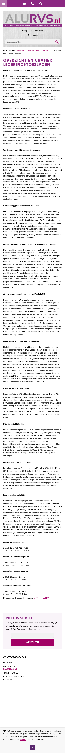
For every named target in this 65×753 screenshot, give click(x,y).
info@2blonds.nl (10, 669)
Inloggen (34, 35)
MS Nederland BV (41, 598)
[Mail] (24, 3)
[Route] (40, 3)
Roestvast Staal (33, 50)
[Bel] (32, 3)
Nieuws (45, 50)
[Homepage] (32, 20)
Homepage (20, 50)
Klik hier (23, 740)
